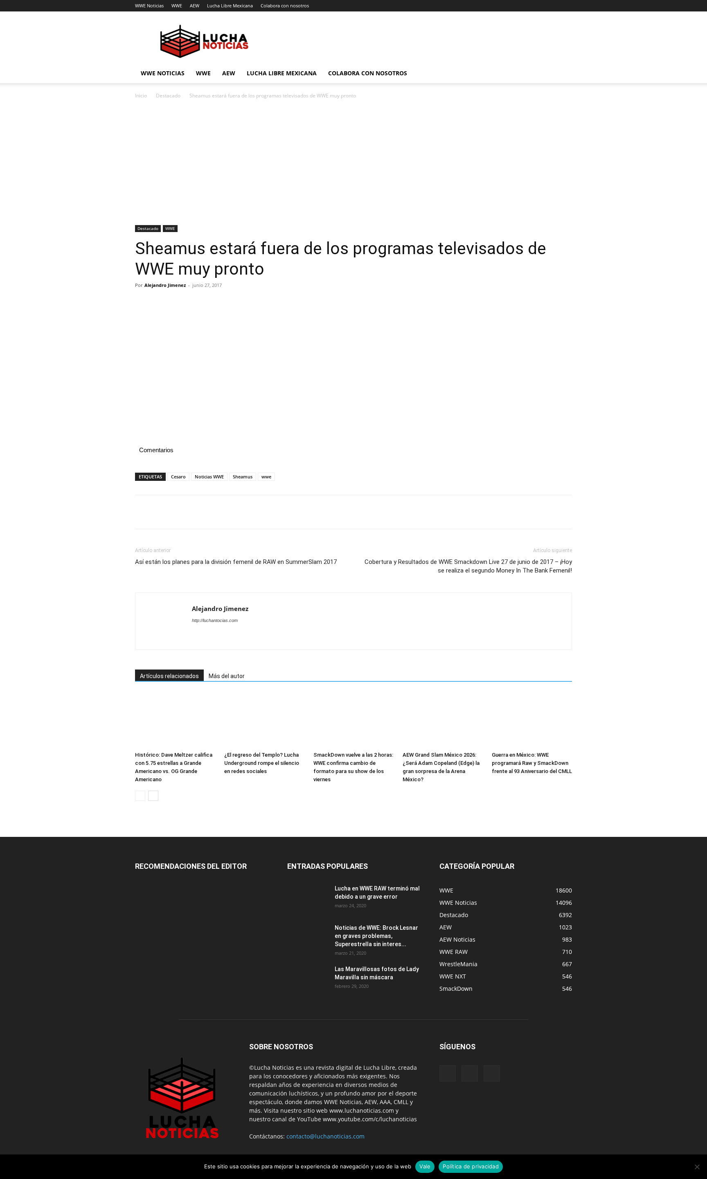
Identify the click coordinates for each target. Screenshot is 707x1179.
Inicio (141, 95)
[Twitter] (162, 303)
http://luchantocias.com (215, 620)
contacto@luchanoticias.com (325, 1136)
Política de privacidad (471, 1166)
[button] (562, 74)
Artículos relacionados (169, 676)
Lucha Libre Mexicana (230, 5)
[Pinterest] (181, 303)
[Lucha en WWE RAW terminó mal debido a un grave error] (307, 898)
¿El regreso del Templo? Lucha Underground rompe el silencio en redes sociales (261, 763)
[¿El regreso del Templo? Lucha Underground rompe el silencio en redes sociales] (264, 720)
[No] (697, 1167)
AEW (194, 5)
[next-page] (153, 796)
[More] (218, 303)
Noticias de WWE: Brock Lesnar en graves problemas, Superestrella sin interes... (376, 935)
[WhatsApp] (199, 303)
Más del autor (227, 676)
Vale (424, 1166)
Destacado (168, 95)
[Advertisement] (353, 164)
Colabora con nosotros (285, 5)
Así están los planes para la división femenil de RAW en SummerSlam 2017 (236, 562)
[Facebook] (143, 303)
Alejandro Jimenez (165, 285)
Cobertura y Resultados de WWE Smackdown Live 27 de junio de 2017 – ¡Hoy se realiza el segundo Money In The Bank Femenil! (468, 566)
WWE (176, 5)
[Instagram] (470, 1073)
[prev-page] (140, 796)
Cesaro (178, 476)
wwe (266, 476)
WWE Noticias (149, 5)
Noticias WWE (209, 476)
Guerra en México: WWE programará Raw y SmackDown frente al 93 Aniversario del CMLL (532, 763)
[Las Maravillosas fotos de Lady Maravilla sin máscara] (307, 979)
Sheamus (242, 476)
